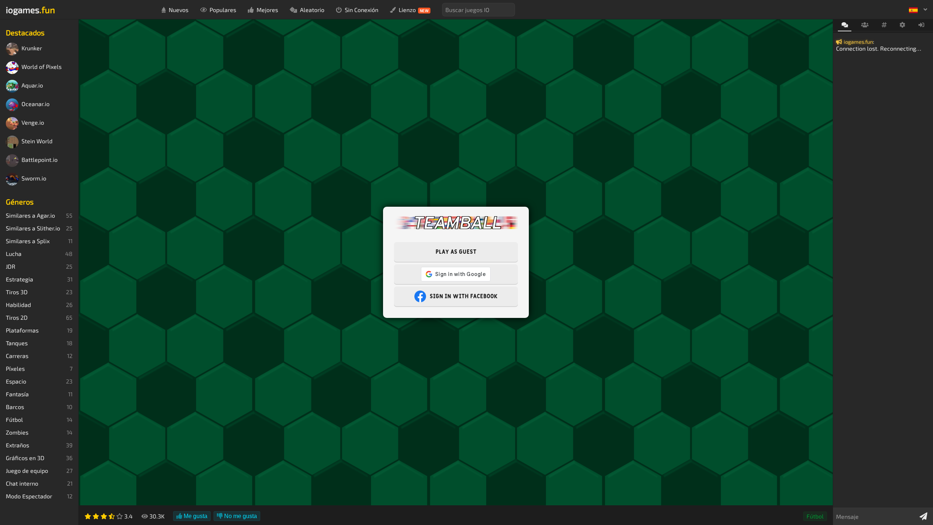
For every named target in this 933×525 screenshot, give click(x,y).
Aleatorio (312, 9)
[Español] (918, 9)
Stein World (37, 141)
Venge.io (33, 122)
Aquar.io (32, 85)
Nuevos (178, 9)
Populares (223, 9)
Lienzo (414, 9)
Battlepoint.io (40, 159)
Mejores (267, 9)
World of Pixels (42, 66)
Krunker (32, 48)
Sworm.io (34, 178)
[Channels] (884, 25)
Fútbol (815, 516)
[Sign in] (921, 25)
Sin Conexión (361, 9)
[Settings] (902, 25)
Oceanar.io (36, 104)
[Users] (865, 25)
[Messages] (844, 25)
